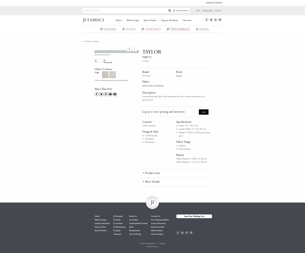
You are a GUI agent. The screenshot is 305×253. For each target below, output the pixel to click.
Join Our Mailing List (194, 216)
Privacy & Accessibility (147, 243)
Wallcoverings (133, 20)
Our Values (133, 220)
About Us (133, 216)
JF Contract (117, 223)
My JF (198, 10)
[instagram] (220, 20)
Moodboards (208, 10)
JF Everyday (118, 216)
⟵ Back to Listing (91, 41)
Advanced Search (182, 10)
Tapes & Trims (149, 20)
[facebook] (206, 20)
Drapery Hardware (169, 20)
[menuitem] (119, 20)
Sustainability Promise (138, 223)
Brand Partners (101, 230)
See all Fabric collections (153, 85)
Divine (179, 75)
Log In (203, 112)
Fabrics (118, 20)
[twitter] (211, 20)
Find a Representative (160, 220)
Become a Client (157, 227)
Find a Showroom (158, 223)
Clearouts (187, 20)
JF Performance (119, 227)
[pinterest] (215, 20)
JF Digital (117, 230)
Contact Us (155, 216)
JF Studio (117, 220)
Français (218, 10)
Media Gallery (157, 230)
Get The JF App (135, 234)
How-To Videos (214, 3)
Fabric (97, 216)
